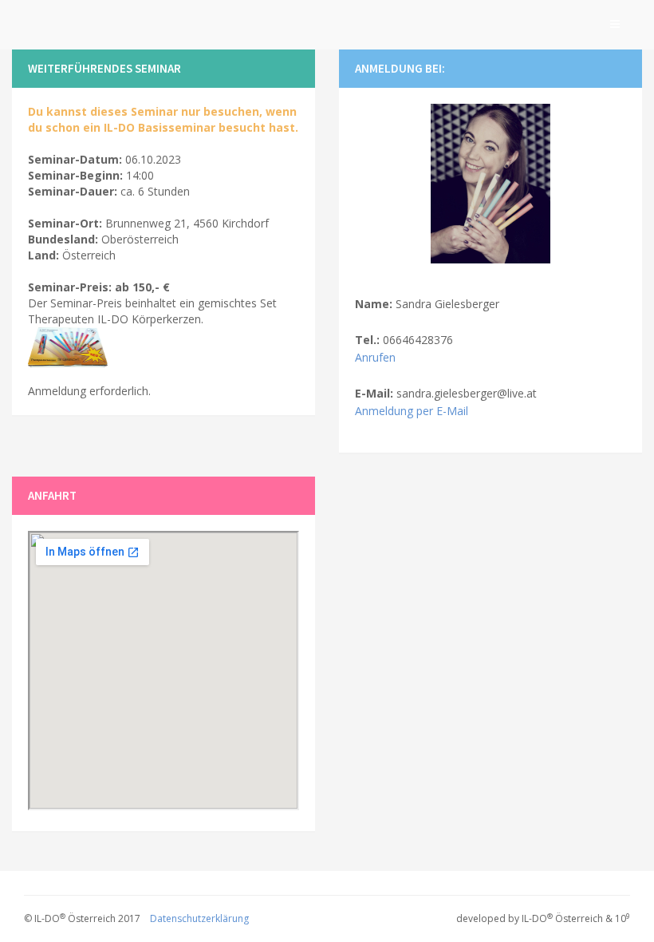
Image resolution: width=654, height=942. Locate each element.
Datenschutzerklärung (199, 918)
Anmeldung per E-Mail (411, 410)
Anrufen (375, 357)
